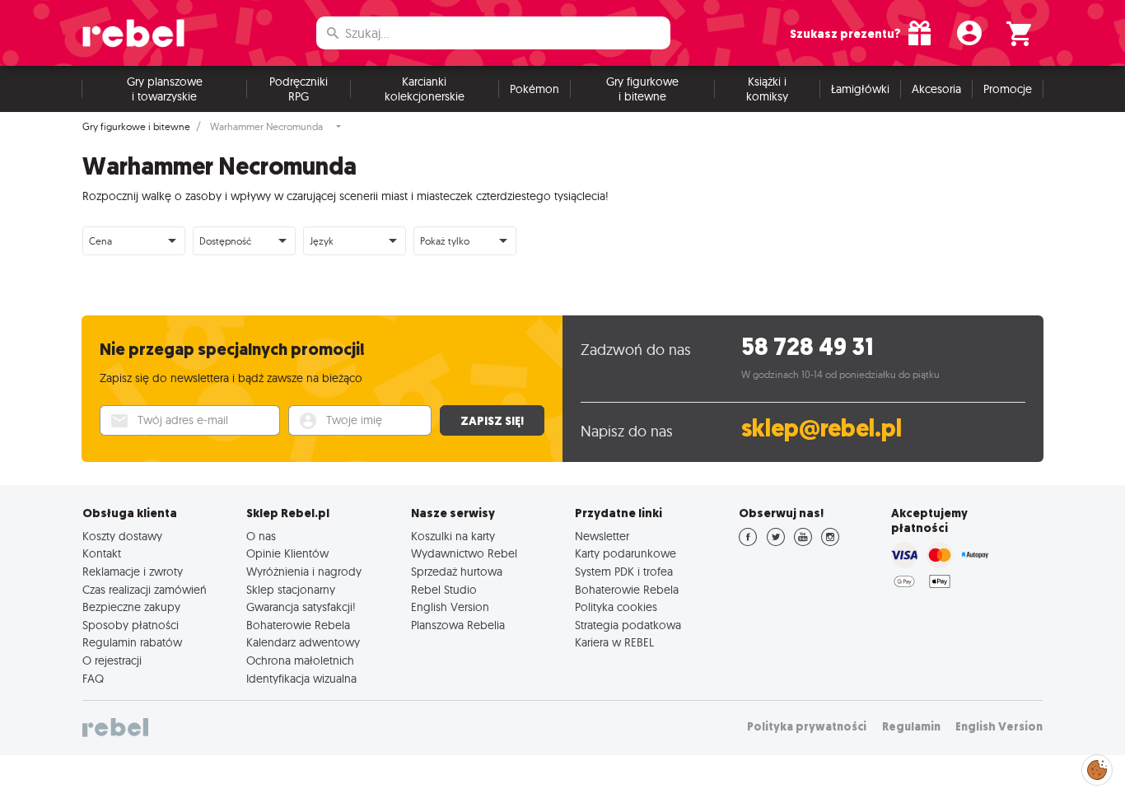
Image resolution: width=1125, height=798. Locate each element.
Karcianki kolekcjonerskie (424, 89)
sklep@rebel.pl (821, 429)
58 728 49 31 (807, 347)
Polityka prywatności (806, 727)
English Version (450, 607)
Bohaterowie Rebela (298, 625)
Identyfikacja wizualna (301, 678)
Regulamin (911, 727)
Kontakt (101, 553)
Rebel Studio (444, 589)
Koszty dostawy (122, 536)
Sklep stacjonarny (290, 589)
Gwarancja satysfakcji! (301, 607)
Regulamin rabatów (132, 642)
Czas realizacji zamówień (144, 589)
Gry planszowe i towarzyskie (165, 89)
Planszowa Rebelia (458, 625)
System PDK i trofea (624, 571)
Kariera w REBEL (614, 642)
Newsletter (602, 536)
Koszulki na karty (453, 536)
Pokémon (534, 89)
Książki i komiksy (767, 89)
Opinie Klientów (287, 553)
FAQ (93, 678)
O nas (261, 536)
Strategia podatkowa (628, 625)
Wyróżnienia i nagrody (304, 571)
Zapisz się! (492, 421)
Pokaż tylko (444, 241)
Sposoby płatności (130, 625)
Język (322, 241)
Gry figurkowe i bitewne (642, 89)
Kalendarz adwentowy (303, 642)
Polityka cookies (616, 607)
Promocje (1007, 89)
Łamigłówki (860, 89)
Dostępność (225, 241)
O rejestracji (112, 660)
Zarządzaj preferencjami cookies (1097, 767)
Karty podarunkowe (625, 553)
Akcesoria (936, 89)
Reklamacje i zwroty (132, 571)
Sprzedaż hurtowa (456, 571)
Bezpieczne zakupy (131, 607)
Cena (100, 241)
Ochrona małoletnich (300, 660)
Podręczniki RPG (298, 89)
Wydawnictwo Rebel (464, 553)
